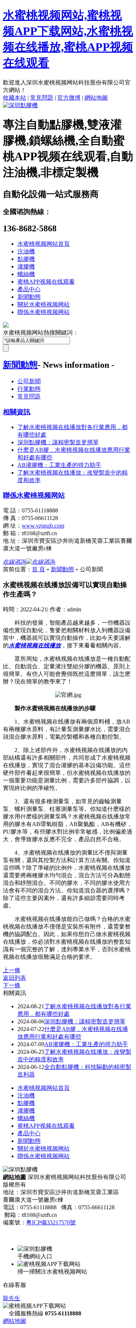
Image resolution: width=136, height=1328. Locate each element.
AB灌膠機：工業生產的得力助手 (86, 1044)
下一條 (11, 985)
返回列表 (14, 978)
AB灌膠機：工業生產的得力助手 (59, 465)
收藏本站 (14, 98)
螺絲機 (26, 274)
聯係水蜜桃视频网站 (43, 312)
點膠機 (26, 259)
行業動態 (29, 389)
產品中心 (29, 289)
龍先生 (11, 1298)
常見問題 (41, 98)
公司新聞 (29, 381)
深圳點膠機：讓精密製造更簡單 (84, 1021)
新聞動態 (29, 297)
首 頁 (38, 569)
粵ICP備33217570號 (51, 1222)
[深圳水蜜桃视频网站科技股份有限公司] (20, 105)
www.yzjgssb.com (43, 526)
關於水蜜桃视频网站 (43, 304)
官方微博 (69, 98)
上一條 (11, 970)
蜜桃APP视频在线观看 (46, 282)
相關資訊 (16, 412)
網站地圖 (96, 98)
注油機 (26, 251)
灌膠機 (26, 266)
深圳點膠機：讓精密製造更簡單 (58, 442)
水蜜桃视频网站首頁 (43, 244)
